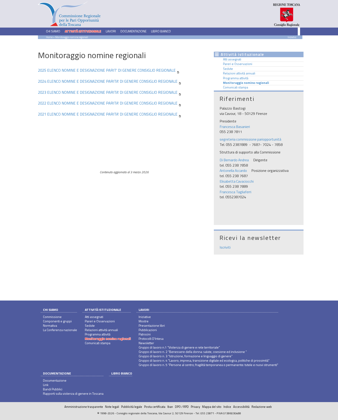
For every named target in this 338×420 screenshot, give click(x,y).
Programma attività (235, 78)
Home (49, 37)
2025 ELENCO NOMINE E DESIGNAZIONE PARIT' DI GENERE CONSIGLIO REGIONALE (107, 70)
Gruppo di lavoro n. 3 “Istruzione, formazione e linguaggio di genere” (185, 356)
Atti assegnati (232, 59)
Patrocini (145, 334)
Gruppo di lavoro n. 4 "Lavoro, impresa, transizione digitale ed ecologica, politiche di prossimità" (204, 360)
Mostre (144, 321)
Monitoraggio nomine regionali (246, 82)
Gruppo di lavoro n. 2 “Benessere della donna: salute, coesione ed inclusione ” (193, 351)
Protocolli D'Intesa (151, 338)
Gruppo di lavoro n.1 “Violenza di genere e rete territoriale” (179, 347)
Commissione (52, 316)
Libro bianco (161, 31)
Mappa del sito (211, 406)
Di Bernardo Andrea (234, 160)
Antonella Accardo (233, 170)
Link (46, 384)
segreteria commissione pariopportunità (250, 139)
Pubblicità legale (131, 406)
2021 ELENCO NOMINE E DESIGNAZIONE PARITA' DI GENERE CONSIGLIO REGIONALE (108, 114)
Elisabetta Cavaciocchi (237, 181)
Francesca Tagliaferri (235, 192)
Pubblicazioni (148, 329)
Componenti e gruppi (57, 321)
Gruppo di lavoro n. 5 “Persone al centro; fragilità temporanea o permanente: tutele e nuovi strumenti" (208, 364)
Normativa (50, 325)
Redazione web (262, 406)
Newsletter (146, 343)
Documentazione (57, 373)
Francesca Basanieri (235, 126)
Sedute (228, 68)
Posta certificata (154, 406)
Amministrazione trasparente (83, 406)
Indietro (292, 37)
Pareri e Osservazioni (237, 64)
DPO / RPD (182, 406)
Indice (227, 406)
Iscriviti (225, 247)
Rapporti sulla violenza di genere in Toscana (73, 393)
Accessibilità (241, 406)
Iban (170, 406)
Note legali (112, 406)
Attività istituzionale (103, 309)
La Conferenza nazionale (60, 329)
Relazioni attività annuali (239, 73)
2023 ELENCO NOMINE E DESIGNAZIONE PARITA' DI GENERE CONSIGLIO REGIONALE (108, 92)
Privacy (195, 406)
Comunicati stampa (235, 87)
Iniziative (145, 316)
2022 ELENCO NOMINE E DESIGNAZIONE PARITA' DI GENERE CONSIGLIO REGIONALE (108, 103)
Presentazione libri (152, 325)
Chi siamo (50, 309)
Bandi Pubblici (52, 389)
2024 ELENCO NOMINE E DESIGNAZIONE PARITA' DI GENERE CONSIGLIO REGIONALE (108, 81)
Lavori (144, 309)
